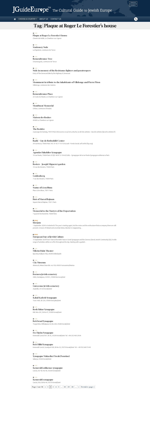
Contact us (56, 19)
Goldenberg (39, 176)
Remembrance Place (43, 94)
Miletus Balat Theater (43, 251)
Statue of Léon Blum (42, 187)
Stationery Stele (40, 47)
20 (69, 387)
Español (133, 5)
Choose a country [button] (27, 19)
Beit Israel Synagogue (43, 321)
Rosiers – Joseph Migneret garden (49, 164)
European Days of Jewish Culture (48, 237)
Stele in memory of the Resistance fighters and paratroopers (62, 70)
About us (43, 19)
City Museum (39, 262)
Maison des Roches (42, 117)
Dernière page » (87, 387)
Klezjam (37, 222)
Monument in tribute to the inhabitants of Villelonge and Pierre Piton (66, 82)
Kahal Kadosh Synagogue (45, 297)
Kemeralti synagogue (43, 379)
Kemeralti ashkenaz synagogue (48, 368)
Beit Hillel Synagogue (43, 344)
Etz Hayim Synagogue (43, 333)
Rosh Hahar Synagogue (44, 309)
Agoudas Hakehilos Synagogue (47, 152)
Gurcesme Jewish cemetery (46, 286)
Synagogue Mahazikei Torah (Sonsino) (51, 356)
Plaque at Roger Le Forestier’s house (50, 35)
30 (72, 387)
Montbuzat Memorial (43, 105)
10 (65, 387)
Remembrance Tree (42, 59)
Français (133, 2)
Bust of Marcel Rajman (43, 199)
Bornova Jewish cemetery (45, 274)
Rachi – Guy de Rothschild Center (49, 141)
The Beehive (39, 129)
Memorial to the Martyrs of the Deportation (54, 211)
